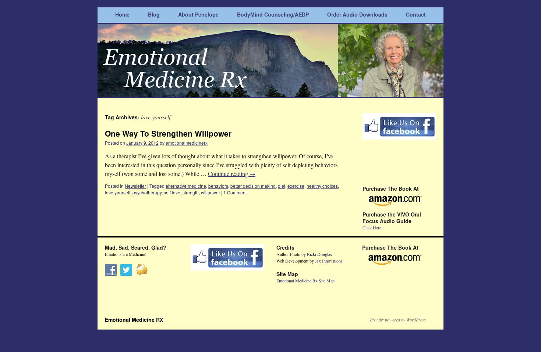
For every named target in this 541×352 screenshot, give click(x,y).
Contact (416, 14)
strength (191, 192)
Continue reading (231, 173)
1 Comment (235, 192)
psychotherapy (147, 192)
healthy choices (322, 186)
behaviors (218, 186)
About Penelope (198, 14)
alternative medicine (186, 186)
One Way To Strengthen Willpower (168, 133)
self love (172, 192)
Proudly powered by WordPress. (398, 320)
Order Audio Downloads (357, 14)
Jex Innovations (329, 261)
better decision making (253, 186)
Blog (154, 14)
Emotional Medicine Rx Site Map (305, 281)
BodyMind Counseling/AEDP (273, 14)
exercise (295, 186)
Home (122, 14)
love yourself (117, 192)
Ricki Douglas (319, 254)
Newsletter (135, 186)
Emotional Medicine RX (134, 319)
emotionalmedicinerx (187, 143)
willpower (210, 192)
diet (281, 186)
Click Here (372, 227)
